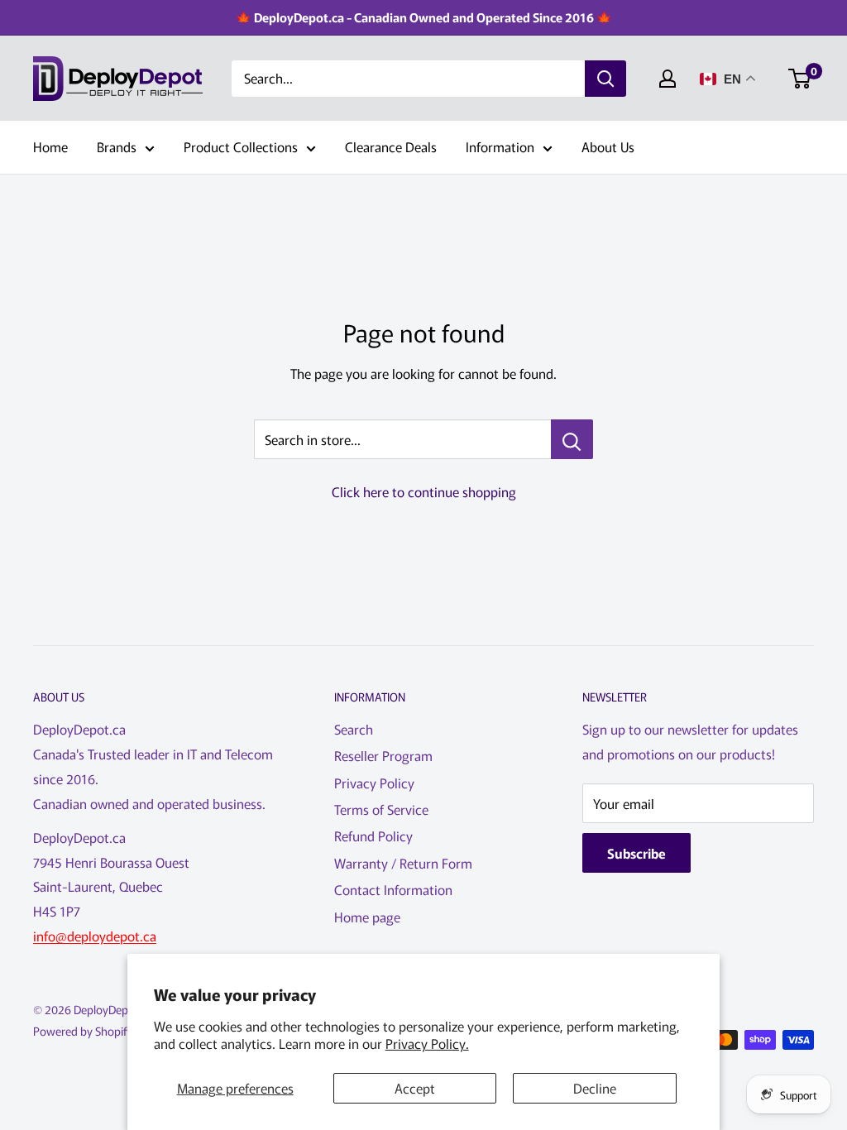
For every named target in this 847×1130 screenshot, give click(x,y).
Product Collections (241, 146)
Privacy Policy (374, 782)
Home (50, 146)
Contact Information (393, 889)
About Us (607, 146)
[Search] (605, 78)
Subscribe (636, 853)
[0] (800, 79)
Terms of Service (381, 809)
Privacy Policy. (427, 1043)
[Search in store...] (572, 439)
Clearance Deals (391, 146)
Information (500, 146)
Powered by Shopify (82, 1030)
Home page (367, 917)
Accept (415, 1088)
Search (353, 729)
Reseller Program (383, 755)
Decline (594, 1088)
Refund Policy (373, 835)
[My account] (667, 78)
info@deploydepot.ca (94, 936)
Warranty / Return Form (403, 863)
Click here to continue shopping (424, 491)
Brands (116, 146)
